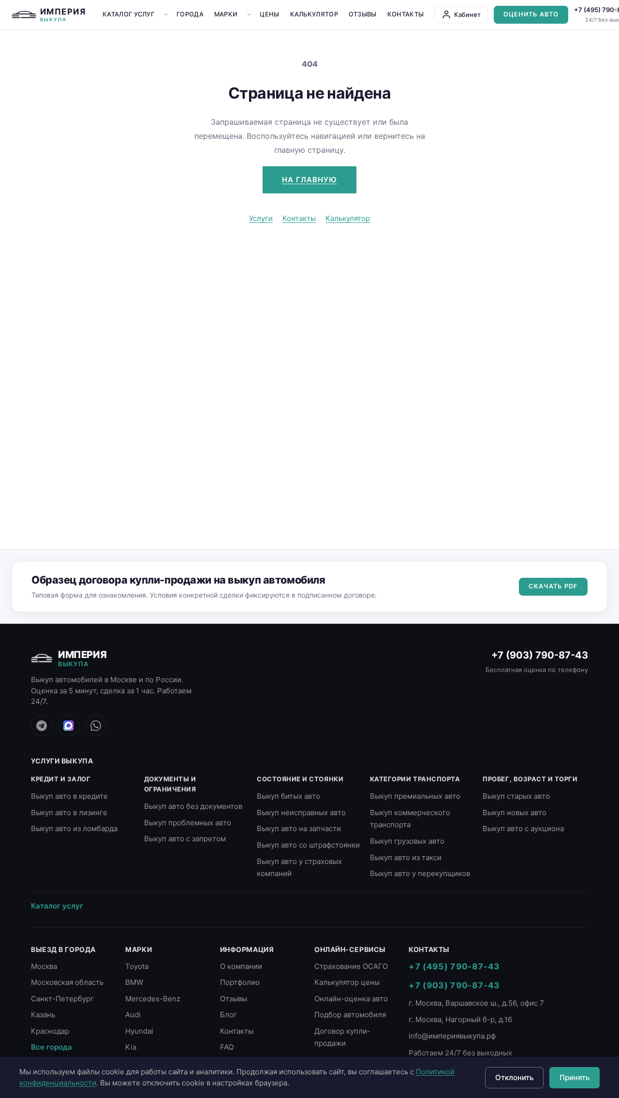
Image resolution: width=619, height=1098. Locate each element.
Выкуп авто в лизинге (69, 812)
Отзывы (363, 14)
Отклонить (514, 1077)
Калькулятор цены (347, 982)
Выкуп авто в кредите (69, 796)
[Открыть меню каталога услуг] (166, 14)
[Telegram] (41, 725)
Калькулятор (314, 14)
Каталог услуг (128, 14)
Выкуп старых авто (516, 796)
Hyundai (139, 1031)
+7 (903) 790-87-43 (539, 655)
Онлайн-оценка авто (351, 998)
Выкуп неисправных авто (301, 812)
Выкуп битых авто (288, 796)
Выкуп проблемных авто (187, 822)
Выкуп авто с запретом (185, 838)
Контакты (405, 14)
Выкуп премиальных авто (415, 796)
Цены (269, 14)
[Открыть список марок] (249, 14)
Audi (133, 1014)
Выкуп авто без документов (193, 806)
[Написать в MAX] (68, 725)
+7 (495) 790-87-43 (454, 966)
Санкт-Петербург (62, 998)
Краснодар (50, 1031)
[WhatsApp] (95, 725)
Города (190, 14)
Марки (226, 14)
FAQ (227, 1047)
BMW (134, 982)
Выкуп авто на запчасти (299, 828)
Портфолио (240, 982)
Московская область (67, 982)
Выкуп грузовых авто (407, 841)
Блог (228, 1014)
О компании (241, 966)
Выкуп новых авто (514, 812)
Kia (130, 1047)
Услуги (261, 218)
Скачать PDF (553, 586)
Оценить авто (531, 14)
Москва (44, 966)
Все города (51, 1047)
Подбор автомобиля (350, 1014)
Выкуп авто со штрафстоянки (308, 844)
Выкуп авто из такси (406, 857)
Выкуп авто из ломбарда (74, 828)
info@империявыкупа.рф (452, 1035)
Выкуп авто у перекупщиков (420, 873)
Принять (575, 1077)
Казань (43, 1014)
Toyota (136, 966)
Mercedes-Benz (152, 998)
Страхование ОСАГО (351, 966)
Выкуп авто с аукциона (523, 828)
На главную (309, 179)
